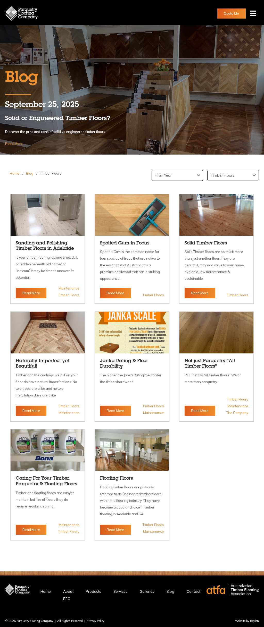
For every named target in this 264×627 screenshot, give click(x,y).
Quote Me (231, 13)
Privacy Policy (95, 621)
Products (93, 591)
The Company (237, 413)
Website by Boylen (247, 621)
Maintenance (69, 288)
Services (120, 591)
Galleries (147, 591)
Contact (193, 591)
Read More (14, 143)
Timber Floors (50, 173)
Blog (29, 173)
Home (14, 173)
